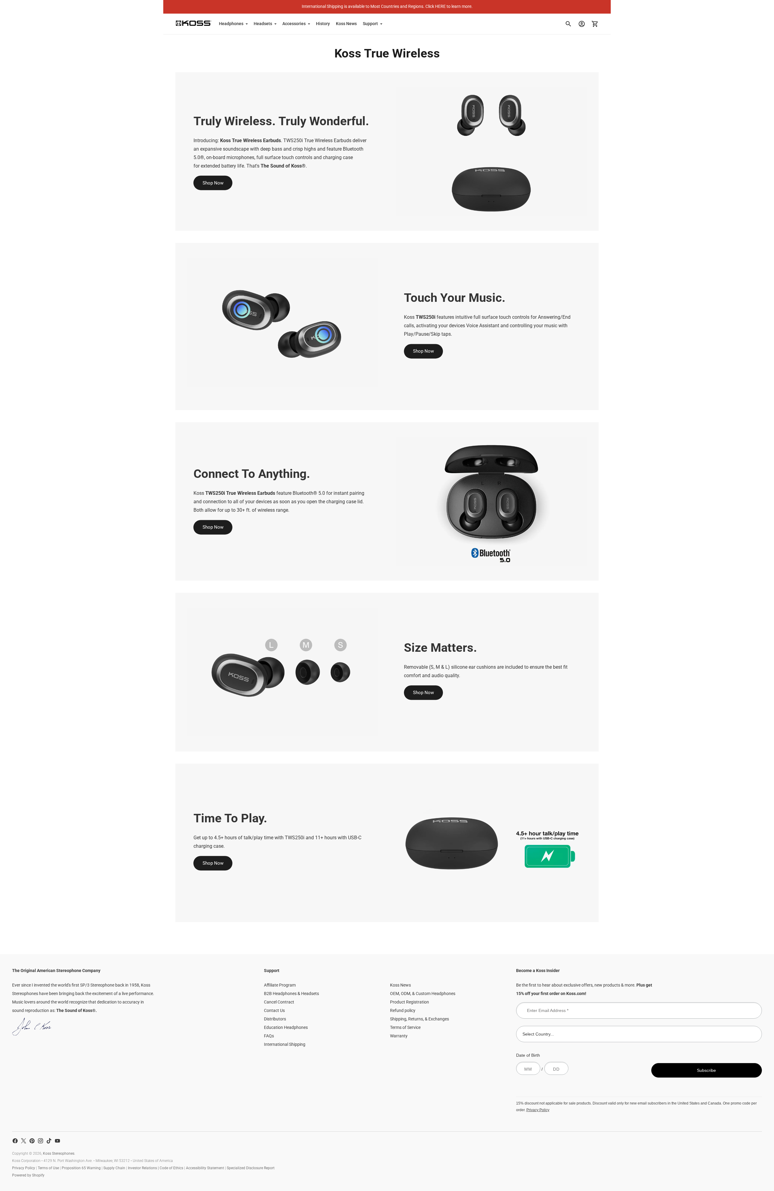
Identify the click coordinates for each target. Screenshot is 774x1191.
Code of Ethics (171, 1168)
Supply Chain (114, 1168)
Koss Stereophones (58, 1153)
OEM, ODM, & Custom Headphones (422, 993)
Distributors (275, 1018)
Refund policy (402, 1010)
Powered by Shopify (28, 1175)
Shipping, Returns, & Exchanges (419, 1018)
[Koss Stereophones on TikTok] (49, 1141)
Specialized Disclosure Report (251, 1168)
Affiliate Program (280, 985)
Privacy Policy (537, 1110)
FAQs (269, 1035)
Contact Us (274, 1010)
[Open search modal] (568, 24)
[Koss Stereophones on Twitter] (24, 1141)
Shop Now (213, 183)
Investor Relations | (144, 1168)
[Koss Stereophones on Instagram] (40, 1141)
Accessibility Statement (205, 1168)
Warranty (399, 1035)
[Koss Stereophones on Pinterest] (32, 1141)
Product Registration (409, 1002)
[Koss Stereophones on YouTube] (57, 1141)
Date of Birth (528, 1055)
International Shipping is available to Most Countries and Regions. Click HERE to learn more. (387, 6)
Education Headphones (286, 1027)
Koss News (346, 23)
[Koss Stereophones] (193, 23)
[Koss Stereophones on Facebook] (15, 1141)
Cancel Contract (279, 1002)
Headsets (263, 23)
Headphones (231, 23)
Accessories (294, 23)
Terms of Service (405, 1027)
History (323, 23)
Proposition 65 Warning (81, 1168)
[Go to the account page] (581, 24)
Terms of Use (48, 1168)
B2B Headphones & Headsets (291, 993)
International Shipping (284, 1044)
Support (370, 23)
